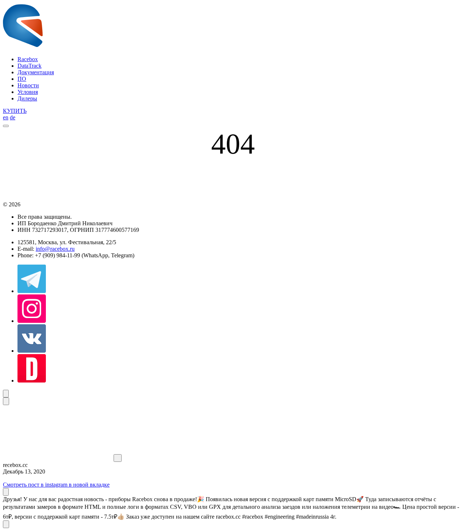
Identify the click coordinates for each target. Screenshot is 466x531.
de (12, 117)
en (5, 117)
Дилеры (27, 98)
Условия (27, 92)
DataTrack (29, 66)
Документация (35, 72)
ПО (21, 79)
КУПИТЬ (15, 111)
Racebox (27, 59)
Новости (28, 85)
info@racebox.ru (55, 249)
